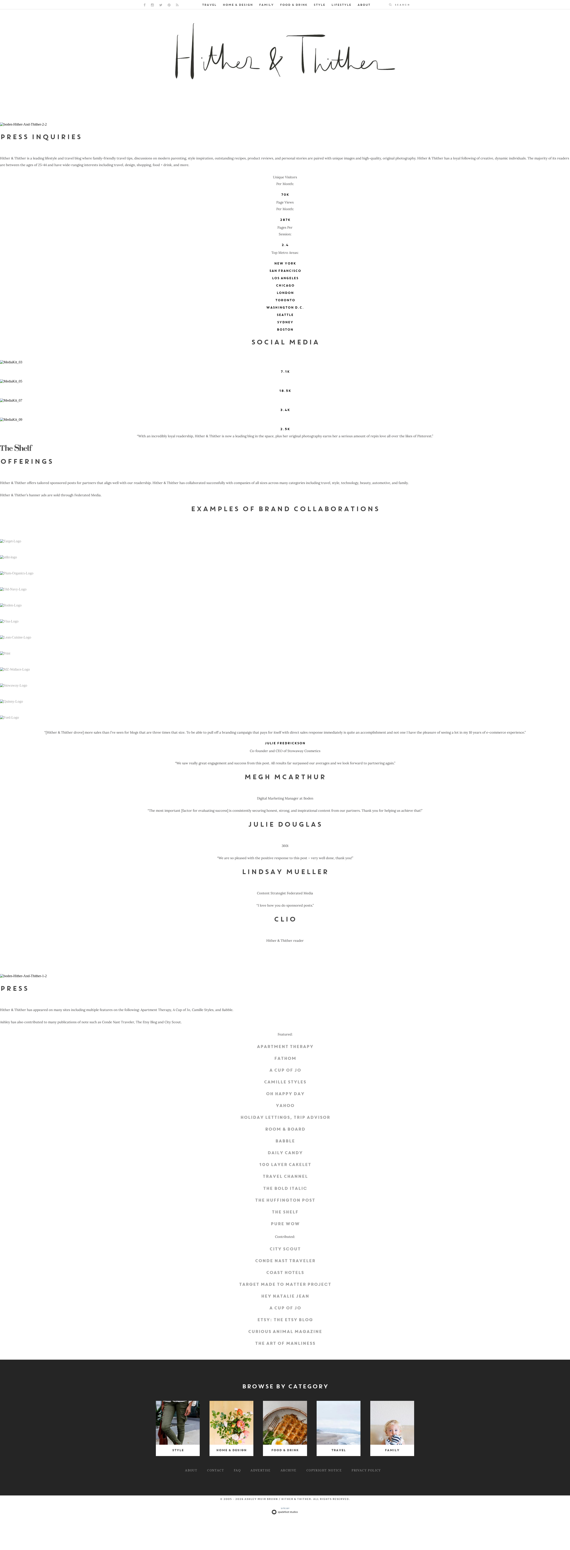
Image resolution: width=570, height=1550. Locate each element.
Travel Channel (285, 1177)
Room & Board (285, 1129)
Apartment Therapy (285, 1047)
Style (319, 5)
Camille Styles (285, 1082)
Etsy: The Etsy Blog (285, 1320)
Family (266, 5)
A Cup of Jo (285, 1070)
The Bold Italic (285, 1189)
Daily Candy (285, 1153)
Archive (289, 1470)
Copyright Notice (324, 1470)
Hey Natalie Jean (285, 1296)
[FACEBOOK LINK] (145, 5)
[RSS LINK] (177, 5)
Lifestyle (341, 5)
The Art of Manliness (285, 1344)
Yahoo (285, 1106)
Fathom (285, 1059)
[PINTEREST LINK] (169, 5)
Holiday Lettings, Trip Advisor (285, 1118)
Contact (215, 1470)
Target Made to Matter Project (285, 1285)
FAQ (237, 1470)
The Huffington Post (285, 1200)
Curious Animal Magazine (285, 1332)
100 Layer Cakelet (285, 1165)
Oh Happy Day (285, 1094)
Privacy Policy (366, 1470)
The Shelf (285, 1212)
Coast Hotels (285, 1273)
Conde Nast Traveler (285, 1261)
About (363, 5)
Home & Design (238, 5)
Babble (285, 1141)
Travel (209, 5)
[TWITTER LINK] (160, 5)
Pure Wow (285, 1224)
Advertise (260, 1470)
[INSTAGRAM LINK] (152, 5)
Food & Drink (293, 5)
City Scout (285, 1249)
